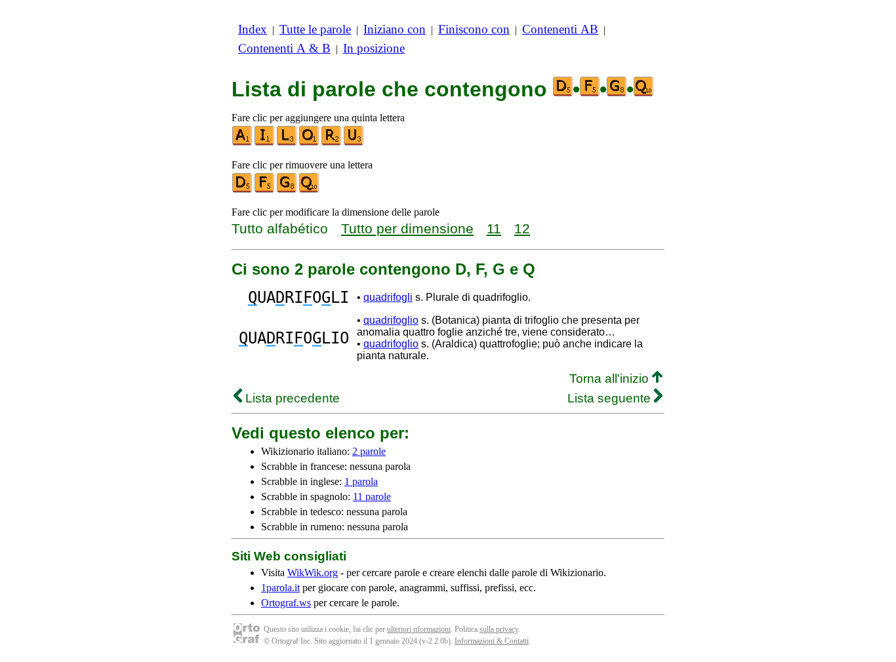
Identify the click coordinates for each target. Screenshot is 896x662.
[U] (354, 142)
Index (252, 29)
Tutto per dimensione (407, 228)
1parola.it (280, 587)
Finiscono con (474, 29)
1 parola (361, 481)
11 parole (372, 496)
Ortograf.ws (286, 602)
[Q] (309, 189)
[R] (332, 142)
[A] (243, 142)
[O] (309, 142)
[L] (287, 142)
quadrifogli (388, 297)
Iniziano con (394, 29)
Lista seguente (610, 398)
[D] (243, 189)
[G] (287, 189)
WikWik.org (312, 572)
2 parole (369, 451)
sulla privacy (498, 629)
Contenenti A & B (284, 48)
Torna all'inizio (610, 378)
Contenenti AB (560, 29)
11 (494, 228)
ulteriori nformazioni (419, 629)
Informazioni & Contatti (492, 641)
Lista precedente (291, 398)
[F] (265, 189)
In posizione (374, 48)
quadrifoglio (390, 320)
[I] (265, 142)
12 (522, 228)
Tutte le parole (315, 29)
